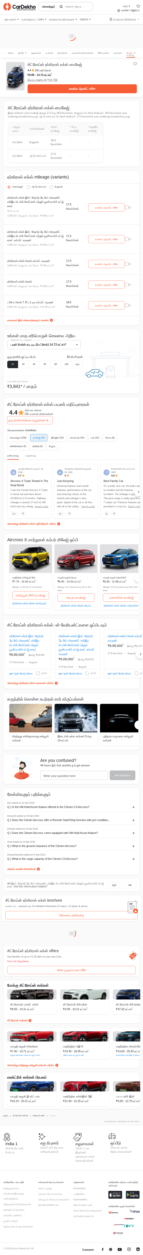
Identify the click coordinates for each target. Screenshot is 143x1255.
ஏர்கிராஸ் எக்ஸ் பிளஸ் (19, 281)
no (129, 884)
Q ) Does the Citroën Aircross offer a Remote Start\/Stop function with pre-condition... (58, 820)
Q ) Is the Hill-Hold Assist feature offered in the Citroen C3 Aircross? (48, 807)
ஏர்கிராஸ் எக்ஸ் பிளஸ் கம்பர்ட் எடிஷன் (28, 260)
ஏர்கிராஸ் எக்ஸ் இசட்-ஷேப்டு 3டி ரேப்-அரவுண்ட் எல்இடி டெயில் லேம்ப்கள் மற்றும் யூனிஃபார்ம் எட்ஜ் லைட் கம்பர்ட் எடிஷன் (35, 236)
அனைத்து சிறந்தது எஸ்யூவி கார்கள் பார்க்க (30, 1065)
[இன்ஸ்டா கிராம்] (129, 1249)
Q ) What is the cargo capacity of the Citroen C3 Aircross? (42, 858)
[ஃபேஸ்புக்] (103, 1249)
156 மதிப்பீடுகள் (43, 70)
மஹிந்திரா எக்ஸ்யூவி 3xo (23, 577)
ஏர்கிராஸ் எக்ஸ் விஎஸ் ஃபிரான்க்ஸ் (121, 605)
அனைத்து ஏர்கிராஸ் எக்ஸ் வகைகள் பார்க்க (30, 682)
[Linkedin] (138, 1249)
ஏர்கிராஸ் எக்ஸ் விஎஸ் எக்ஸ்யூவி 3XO (30, 603)
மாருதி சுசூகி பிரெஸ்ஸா (24, 1046)
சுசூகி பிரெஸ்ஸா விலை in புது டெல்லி (25, 1055)
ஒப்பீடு (44, 673)
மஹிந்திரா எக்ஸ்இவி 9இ (77, 1096)
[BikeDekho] (113, 1212)
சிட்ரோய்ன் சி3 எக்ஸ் (75, 1004)
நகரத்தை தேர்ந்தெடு (124, 19)
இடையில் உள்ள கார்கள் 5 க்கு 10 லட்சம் (75, 738)
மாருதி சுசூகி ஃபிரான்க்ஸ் (114, 577)
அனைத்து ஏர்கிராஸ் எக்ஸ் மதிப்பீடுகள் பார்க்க (31, 523)
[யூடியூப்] (120, 1249)
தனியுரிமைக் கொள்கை (14, 1210)
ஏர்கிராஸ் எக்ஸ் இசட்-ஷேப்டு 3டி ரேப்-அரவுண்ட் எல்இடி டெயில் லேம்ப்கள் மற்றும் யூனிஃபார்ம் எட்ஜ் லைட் (35, 202)
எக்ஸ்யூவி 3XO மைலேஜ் (30, 595)
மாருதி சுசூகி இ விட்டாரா (25, 1096)
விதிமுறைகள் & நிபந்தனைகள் (17, 1204)
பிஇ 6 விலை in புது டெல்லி (73, 1055)
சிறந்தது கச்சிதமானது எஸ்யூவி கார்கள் (30, 738)
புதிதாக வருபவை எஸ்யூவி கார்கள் (118, 738)
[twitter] (110, 1249)
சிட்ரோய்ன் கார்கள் (17, 1020)
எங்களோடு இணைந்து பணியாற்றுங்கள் (13, 1196)
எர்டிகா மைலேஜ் (75, 597)
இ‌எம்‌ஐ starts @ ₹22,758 (42, 80)
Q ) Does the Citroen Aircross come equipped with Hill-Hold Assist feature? (52, 832)
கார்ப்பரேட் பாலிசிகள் (12, 1215)
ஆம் (114, 884)
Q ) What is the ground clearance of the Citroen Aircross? (42, 845)
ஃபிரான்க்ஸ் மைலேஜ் (121, 597)
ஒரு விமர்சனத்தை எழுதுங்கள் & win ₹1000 (30, 420)
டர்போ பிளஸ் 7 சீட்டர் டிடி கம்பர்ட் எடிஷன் (30, 302)
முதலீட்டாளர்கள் (10, 1221)
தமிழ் (125, 6)
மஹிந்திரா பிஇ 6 (73, 1046)
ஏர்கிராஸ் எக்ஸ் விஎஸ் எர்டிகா (76, 605)
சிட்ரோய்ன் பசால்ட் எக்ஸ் (24, 1004)
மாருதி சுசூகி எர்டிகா (67, 577)
